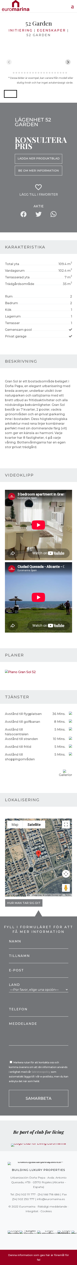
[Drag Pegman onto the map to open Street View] (66, 888)
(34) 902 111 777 (25, 1194)
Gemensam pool (18, 330)
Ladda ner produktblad (39, 158)
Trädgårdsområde (19, 284)
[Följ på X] (30, 1219)
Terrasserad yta (17, 277)
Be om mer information (38, 170)
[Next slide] (68, 62)
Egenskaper (51, 30)
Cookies (46, 1211)
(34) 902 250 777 (23, 1199)
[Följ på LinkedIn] (52, 1219)
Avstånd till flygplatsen (23, 714)
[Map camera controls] (66, 874)
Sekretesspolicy (41, 1071)
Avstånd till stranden (21, 739)
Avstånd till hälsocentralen (16, 732)
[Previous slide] (9, 62)
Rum (9, 296)
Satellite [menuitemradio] (34, 825)
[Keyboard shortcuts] (28, 895)
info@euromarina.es (51, 1199)
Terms (68, 895)
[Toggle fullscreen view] (66, 824)
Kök (8, 310)
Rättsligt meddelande (52, 1206)
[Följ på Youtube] (47, 1219)
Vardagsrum (15, 270)
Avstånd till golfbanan (22, 722)
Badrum (11, 303)
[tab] (11, 73)
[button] (10, 94)
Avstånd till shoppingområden (20, 757)
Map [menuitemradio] (15, 825)
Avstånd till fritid (18, 747)
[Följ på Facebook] (25, 1219)
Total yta (12, 264)
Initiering (20, 30)
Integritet (31, 1211)
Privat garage (15, 336)
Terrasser (12, 323)
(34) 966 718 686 (48, 1194)
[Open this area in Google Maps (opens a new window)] (12, 893)
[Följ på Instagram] (36, 1219)
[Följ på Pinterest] (41, 1219)
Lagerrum (13, 316)
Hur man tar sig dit (23, 903)
